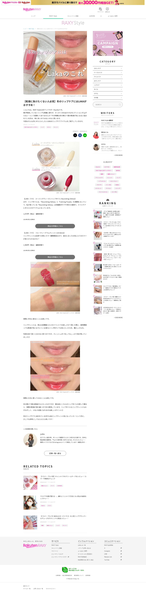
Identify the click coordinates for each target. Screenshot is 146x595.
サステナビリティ (51, 588)
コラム (96, 93)
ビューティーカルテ (57, 554)
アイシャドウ (99, 177)
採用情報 (88, 575)
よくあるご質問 (112, 16)
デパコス (108, 188)
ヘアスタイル (101, 181)
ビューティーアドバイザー (59, 557)
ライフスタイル (103, 192)
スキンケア (97, 68)
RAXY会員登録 (108, 545)
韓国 (42, 525)
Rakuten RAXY (32, 9)
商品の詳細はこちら (55, 226)
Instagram (107, 551)
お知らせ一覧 (82, 545)
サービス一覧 (26, 588)
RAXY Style (53, 16)
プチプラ (99, 185)
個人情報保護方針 (67, 575)
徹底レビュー (44, 485)
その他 (96, 98)
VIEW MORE (118, 155)
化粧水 (117, 185)
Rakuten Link (108, 557)
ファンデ (117, 188)
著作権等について (79, 575)
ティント (56, 127)
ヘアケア (96, 85)
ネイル (96, 89)
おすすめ (106, 167)
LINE (105, 554)
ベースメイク (32, 124)
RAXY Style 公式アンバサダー (31, 127)
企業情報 (58, 575)
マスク (49, 505)
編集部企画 (117, 167)
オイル (48, 127)
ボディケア (97, 81)
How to (42, 505)
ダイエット (98, 188)
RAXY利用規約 (82, 557)
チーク (52, 485)
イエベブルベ (113, 181)
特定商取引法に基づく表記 (85, 560)
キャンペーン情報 (73, 16)
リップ (42, 127)
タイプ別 (114, 192)
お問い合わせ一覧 (38, 588)
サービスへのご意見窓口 (85, 554)
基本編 (118, 170)
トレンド (109, 177)
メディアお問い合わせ (84, 548)
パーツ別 (108, 185)
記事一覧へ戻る (55, 453)
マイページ (55, 551)
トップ (33, 16)
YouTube (106, 560)
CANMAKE (59, 485)
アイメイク (97, 77)
